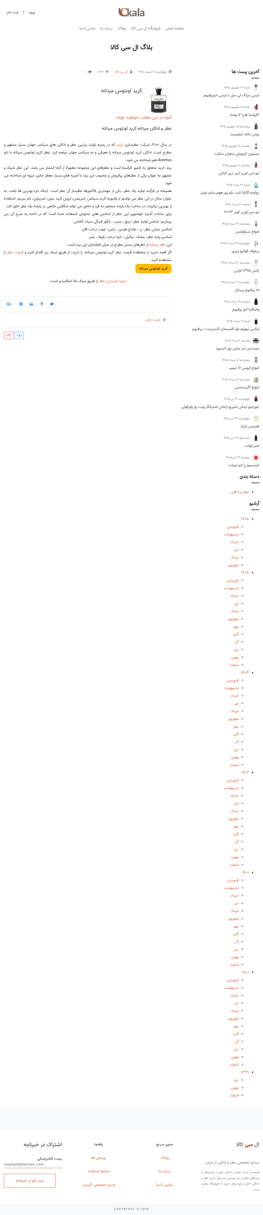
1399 (245, 1072)
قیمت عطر (15, 252)
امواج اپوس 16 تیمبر (244, 368)
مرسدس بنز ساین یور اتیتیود (237, 348)
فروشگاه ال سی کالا (146, 28)
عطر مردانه (157, 245)
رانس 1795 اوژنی (246, 270)
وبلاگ (121, 28)
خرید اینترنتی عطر (112, 281)
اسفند (234, 665)
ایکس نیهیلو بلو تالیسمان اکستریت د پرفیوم (225, 329)
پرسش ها (98, 1158)
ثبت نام (12, 12)
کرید (120, 145)
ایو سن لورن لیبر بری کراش (239, 173)
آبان (236, 634)
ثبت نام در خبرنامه (30, 1181)
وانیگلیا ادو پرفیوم (245, 309)
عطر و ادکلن (240, 492)
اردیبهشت (231, 534)
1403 (245, 673)
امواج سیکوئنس (247, 232)
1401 (245, 872)
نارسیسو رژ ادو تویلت (243, 465)
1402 (245, 773)
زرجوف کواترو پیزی (245, 251)
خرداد (234, 542)
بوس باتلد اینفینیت (244, 134)
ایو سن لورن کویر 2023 (241, 212)
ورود (32, 12)
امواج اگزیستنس (246, 387)
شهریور (233, 565)
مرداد (235, 557)
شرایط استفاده (98, 1171)
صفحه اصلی (174, 28)
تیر (236, 550)
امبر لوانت (252, 446)
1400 (245, 972)
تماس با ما (87, 28)
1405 (245, 519)
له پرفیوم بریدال (247, 290)
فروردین (233, 527)
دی (236, 650)
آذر (237, 642)
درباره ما (106, 28)
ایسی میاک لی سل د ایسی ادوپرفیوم (231, 95)
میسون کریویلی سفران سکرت (236, 154)
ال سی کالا (121, 71)
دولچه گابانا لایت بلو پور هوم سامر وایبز (229, 193)
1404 (245, 573)
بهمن (235, 657)
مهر (236, 627)
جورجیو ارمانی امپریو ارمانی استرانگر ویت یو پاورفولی (220, 407)
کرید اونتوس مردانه (121, 90)
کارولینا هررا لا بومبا (244, 115)
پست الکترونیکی (49, 1159)
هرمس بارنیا (250, 426)
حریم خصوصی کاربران (98, 1185)
